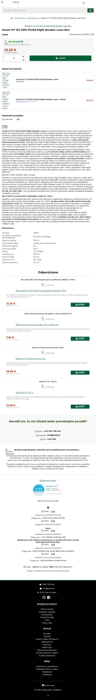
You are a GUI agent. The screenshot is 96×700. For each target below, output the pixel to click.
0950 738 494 (48, 584)
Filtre (47, 620)
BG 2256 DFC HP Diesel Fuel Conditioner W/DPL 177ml (48, 279)
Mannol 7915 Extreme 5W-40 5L (48, 347)
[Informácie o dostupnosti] (22, 42)
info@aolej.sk (48, 588)
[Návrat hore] (48, 695)
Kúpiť (62, 58)
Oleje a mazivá (47, 609)
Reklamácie (47, 647)
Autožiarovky (33, 18)
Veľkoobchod (47, 642)
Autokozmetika (47, 617)
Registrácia (47, 672)
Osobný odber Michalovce (47, 639)
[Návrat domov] (11, 18)
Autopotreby (20, 18)
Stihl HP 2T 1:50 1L (48, 381)
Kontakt (47, 634)
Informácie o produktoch (47, 666)
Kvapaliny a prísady (47, 612)
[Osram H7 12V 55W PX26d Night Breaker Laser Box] (48, 26)
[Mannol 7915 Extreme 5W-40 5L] (30, 359)
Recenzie (47, 645)
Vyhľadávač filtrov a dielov (47, 669)
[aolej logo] (14, 3)
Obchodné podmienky (47, 650)
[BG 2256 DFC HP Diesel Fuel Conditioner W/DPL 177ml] (41, 291)
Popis (5, 126)
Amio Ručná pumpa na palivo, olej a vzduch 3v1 (48, 313)
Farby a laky (47, 623)
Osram (5, 34)
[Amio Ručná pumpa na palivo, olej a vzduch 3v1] (37, 325)
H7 (18, 119)
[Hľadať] (90, 10)
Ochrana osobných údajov (47, 653)
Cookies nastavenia (47, 655)
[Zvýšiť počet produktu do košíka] (23, 56)
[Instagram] (44, 597)
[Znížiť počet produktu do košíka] (23, 59)
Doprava (47, 636)
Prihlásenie (47, 674)
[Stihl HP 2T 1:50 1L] (24, 393)
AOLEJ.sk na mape (48, 592)
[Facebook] (48, 597)
